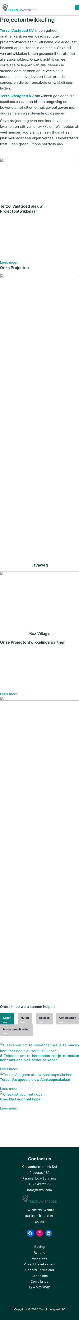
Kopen (7, 1017)
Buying (39, 1247)
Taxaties (44, 1017)
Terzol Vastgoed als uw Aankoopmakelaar (35, 1079)
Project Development (39, 1264)
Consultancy (67, 1017)
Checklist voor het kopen (21, 1099)
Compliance (39, 1281)
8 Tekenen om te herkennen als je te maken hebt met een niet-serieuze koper (39, 1057)
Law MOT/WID (39, 1287)
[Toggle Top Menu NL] (77, 7)
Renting (39, 1252)
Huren (25, 1017)
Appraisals (39, 1258)
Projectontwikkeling (16, 1029)
